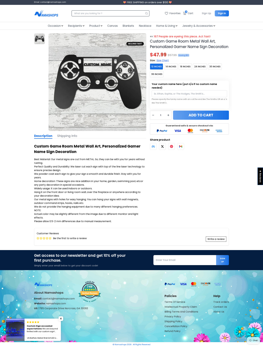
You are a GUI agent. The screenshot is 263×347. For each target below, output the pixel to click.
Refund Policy (173, 331)
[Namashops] (46, 13)
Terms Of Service (175, 302)
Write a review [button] (216, 239)
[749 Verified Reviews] (89, 304)
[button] (61, 318)
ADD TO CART (201, 115)
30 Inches (214, 66)
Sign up (222, 260)
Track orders (221, 302)
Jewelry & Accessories (197, 26)
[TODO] (153, 146)
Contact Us (220, 307)
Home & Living (165, 26)
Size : (159, 60)
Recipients (75, 26)
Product (94, 26)
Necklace (145, 26)
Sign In (222, 13)
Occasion (54, 26)
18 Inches (185, 66)
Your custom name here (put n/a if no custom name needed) (184, 85)
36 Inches (156, 74)
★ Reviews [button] (260, 176)
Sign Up (206, 13)
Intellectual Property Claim (181, 307)
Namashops (121, 344)
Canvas (112, 26)
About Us (218, 311)
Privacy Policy (173, 316)
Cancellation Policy (176, 326)
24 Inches (199, 66)
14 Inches (171, 66)
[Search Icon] (146, 13)
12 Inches (156, 66)
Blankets (128, 26)
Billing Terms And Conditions (181, 311)
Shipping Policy (173, 321)
